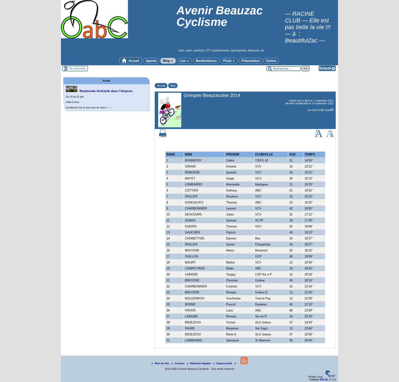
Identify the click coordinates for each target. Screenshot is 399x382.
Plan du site (162, 363)
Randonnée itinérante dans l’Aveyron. (106, 91)
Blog (168, 61)
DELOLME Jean (321, 110)
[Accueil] (94, 37)
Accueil (133, 61)
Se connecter (77, 68)
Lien (184, 61)
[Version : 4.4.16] (330, 376)
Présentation (251, 61)
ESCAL (324, 379)
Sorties (271, 61)
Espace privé (225, 363)
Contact (180, 363)
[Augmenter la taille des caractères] (318, 136)
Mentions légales (201, 363)
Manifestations (206, 61)
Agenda (151, 61)
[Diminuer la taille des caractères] (330, 136)
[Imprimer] (162, 136)
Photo (229, 61)
